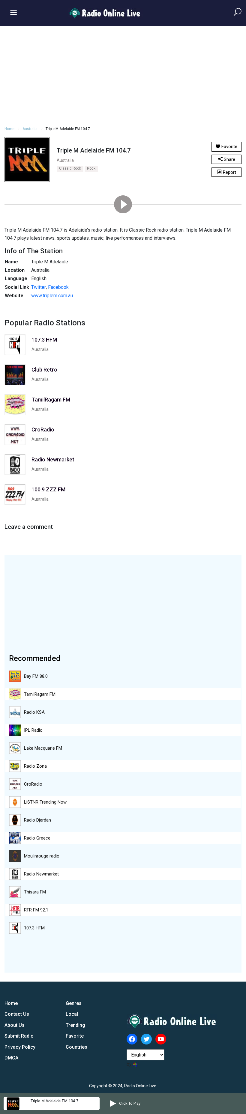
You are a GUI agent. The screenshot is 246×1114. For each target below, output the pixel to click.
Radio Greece (37, 838)
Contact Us (16, 1014)
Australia (30, 129)
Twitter (38, 287)
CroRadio (33, 784)
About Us (14, 1025)
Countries (76, 1047)
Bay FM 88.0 (36, 676)
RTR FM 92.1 (36, 910)
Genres (74, 1003)
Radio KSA (34, 712)
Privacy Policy (19, 1047)
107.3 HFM (34, 928)
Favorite (75, 1036)
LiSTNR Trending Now (45, 802)
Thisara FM (35, 892)
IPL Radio (33, 730)
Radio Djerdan (37, 820)
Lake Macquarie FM (43, 748)
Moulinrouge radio (41, 856)
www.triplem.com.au (52, 295)
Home (9, 129)
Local (72, 1014)
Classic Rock (70, 168)
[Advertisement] (123, 75)
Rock (91, 168)
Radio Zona (35, 766)
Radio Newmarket (41, 874)
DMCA (11, 1058)
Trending (75, 1025)
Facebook (58, 287)
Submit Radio (19, 1036)
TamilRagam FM (40, 694)
